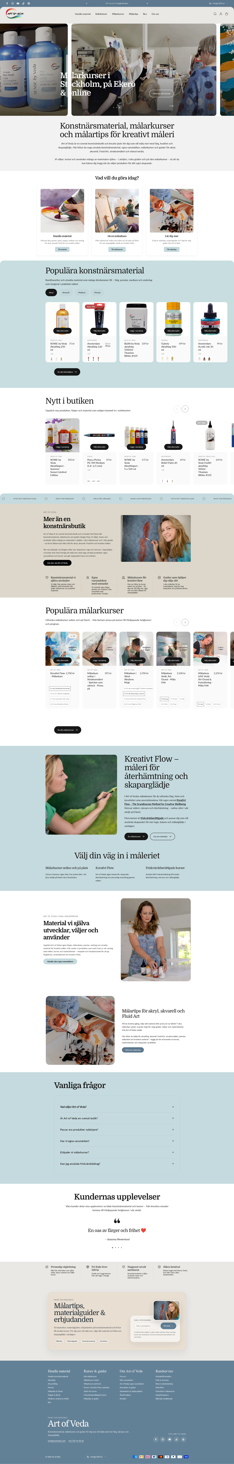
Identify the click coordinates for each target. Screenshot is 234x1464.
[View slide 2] (115, 1247)
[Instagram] (162, 1439)
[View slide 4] (121, 1247)
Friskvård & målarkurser (165, 1391)
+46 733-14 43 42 (76, 1441)
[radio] (51, 359)
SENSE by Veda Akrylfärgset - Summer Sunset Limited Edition (58, 467)
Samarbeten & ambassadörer (131, 1391)
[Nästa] (147, 3)
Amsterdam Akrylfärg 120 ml (94, 346)
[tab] (51, 292)
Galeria (164, 340)
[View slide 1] (112, 1247)
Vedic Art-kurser (90, 1391)
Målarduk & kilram (55, 1391)
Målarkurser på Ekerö (92, 1384)
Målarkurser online (91, 1380)
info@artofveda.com (56, 1441)
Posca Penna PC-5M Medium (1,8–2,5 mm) (96, 462)
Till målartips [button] (172, 249)
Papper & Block (54, 1395)
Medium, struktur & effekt (58, 1399)
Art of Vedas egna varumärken (132, 1384)
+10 (162, 470)
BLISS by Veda (129, 340)
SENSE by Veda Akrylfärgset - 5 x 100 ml (131, 464)
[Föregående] (86, 3)
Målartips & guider (91, 1399)
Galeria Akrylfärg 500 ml (168, 346)
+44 (88, 470)
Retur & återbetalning (164, 1384)
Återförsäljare (125, 1395)
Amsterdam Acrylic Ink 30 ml (205, 346)
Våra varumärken (126, 1380)
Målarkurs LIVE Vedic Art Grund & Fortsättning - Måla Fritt (205, 679)
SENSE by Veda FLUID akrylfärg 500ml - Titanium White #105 (205, 467)
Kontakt (123, 1399)
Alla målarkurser (90, 1376)
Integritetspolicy (162, 1395)
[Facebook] (156, 1439)
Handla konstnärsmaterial (58, 1376)
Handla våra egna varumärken (60, 961)
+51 (199, 354)
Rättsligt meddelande (164, 1399)
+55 (162, 354)
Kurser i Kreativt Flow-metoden (96, 1387)
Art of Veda (55, 670)
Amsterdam (92, 340)
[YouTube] (169, 1439)
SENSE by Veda (56, 340)
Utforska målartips (133, 1050)
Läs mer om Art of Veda (57, 563)
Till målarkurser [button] (117, 249)
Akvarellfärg (53, 1384)
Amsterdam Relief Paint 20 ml (169, 462)
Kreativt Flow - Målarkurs (57, 675)
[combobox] (218, 3)
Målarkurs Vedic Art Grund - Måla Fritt (168, 678)
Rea (49, 1402)
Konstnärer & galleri (128, 1387)
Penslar (51, 1387)
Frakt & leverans (162, 1380)
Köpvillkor (160, 1387)
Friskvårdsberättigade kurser (95, 1395)
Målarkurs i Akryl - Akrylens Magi (130, 678)
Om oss (123, 1376)
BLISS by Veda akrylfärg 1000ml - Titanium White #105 (132, 349)
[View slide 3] (118, 1247)
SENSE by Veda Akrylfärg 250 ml (58, 346)
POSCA (89, 456)
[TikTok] (176, 1439)
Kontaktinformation (163, 1376)
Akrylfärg (51, 1380)
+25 (51, 354)
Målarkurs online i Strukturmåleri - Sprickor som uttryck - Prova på (95, 681)
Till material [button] (62, 249)
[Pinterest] (183, 1439)
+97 (88, 354)
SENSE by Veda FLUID (206, 456)
